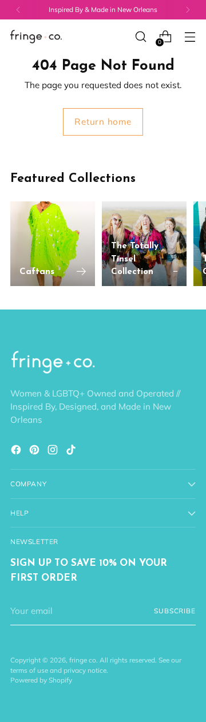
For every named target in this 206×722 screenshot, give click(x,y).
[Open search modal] (140, 37)
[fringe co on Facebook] (17, 451)
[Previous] (18, 9)
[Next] (187, 9)
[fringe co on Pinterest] (35, 451)
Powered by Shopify (41, 680)
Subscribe (175, 610)
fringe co (82, 660)
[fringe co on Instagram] (54, 451)
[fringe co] (36, 37)
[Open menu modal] (189, 37)
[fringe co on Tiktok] (72, 451)
